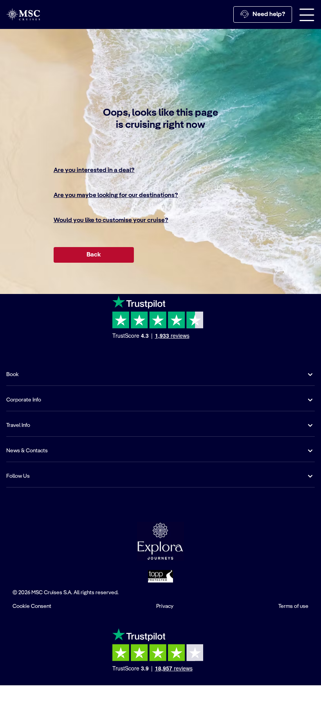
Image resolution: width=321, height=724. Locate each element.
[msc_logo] (23, 14)
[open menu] (307, 14)
